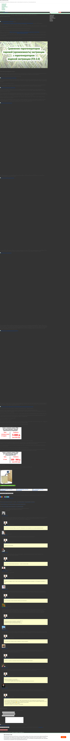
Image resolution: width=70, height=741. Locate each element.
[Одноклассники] (1, 496)
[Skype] (7, 496)
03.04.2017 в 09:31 (7, 697)
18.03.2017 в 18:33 (5, 629)
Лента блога (4, 4)
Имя (1, 712)
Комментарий (2, 722)
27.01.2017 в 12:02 (5, 515)
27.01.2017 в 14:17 (7, 525)
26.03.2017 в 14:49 (7, 658)
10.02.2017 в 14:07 (5, 552)
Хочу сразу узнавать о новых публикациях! (6, 493)
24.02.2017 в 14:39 (5, 589)
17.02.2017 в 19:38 (7, 578)
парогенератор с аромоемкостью (8, 497)
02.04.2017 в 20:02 (5, 667)
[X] (3, 496)
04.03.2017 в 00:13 (5, 607)
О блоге (3, 7)
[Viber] (4, 496)
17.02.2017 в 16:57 (5, 570)
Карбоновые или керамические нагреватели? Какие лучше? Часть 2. (18, 508)
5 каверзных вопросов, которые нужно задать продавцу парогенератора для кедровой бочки (18, 23)
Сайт (1, 715)
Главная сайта (4, 3)
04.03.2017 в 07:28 (7, 618)
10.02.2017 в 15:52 (7, 561)
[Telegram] (8, 496)
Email (1, 713)
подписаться (41, 727)
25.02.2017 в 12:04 (7, 598)
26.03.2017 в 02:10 (5, 648)
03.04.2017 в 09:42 (7, 676)
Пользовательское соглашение (5, 725)
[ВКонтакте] (0, 496)
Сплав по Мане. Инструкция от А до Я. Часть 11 (14, 509)
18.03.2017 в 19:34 (7, 638)
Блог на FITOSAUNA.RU (4, 0)
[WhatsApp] (5, 496)
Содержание (4, 5)
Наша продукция (4, 6)
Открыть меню (2, 11)
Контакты (3, 9)
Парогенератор (5, 12)
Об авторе (3, 8)
